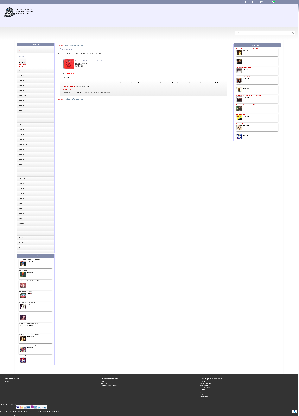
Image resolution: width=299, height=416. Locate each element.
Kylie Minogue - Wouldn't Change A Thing (247, 86)
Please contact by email (205, 383)
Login (255, 2)
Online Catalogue (61, 45)
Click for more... (67, 89)
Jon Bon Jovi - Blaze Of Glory (244, 76)
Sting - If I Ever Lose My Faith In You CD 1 (247, 48)
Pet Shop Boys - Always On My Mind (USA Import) (249, 95)
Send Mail (6, 381)
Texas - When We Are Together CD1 (245, 67)
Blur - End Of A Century (242, 133)
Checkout (279, 2)
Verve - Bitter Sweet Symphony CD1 (245, 104)
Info (103, 381)
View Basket (266, 2)
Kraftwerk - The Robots (242, 114)
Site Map (104, 383)
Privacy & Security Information (109, 385)
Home (248, 2)
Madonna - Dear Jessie (242, 123)
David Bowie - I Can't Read (243, 58)
